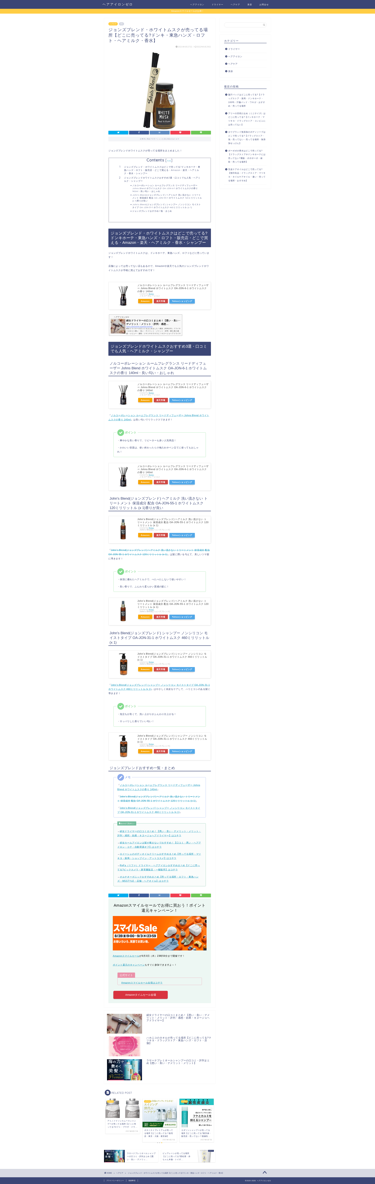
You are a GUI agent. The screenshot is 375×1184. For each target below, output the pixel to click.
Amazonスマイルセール (126, 956)
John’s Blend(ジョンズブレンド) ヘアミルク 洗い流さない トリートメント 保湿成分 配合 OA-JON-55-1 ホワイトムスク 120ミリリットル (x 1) (173, 522)
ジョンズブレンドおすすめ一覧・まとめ (152, 211)
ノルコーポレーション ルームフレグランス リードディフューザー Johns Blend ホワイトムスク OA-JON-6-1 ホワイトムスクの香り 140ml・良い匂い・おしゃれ (165, 188)
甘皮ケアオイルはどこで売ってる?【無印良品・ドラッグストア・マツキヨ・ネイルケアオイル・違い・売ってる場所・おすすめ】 (247, 175)
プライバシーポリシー (115, 1180)
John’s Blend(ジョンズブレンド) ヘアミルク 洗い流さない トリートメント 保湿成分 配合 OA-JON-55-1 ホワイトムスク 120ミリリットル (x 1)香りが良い (167, 198)
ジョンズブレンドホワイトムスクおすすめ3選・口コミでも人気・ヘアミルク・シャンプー (162, 179)
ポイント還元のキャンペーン (129, 965)
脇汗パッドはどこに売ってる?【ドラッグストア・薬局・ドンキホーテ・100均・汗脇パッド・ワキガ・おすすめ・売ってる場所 (246, 100)
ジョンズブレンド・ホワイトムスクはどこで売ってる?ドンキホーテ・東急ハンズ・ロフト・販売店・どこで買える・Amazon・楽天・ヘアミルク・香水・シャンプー (162, 170)
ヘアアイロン (197, 4)
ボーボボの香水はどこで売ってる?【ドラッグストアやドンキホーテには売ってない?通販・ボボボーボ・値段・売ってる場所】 (247, 156)
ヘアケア (235, 4)
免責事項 (131, 1180)
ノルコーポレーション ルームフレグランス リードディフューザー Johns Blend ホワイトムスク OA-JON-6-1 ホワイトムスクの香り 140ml (173, 288)
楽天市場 (160, 301)
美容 (249, 4)
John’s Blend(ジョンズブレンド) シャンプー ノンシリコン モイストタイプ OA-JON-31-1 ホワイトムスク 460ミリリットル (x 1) (166, 206)
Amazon (145, 301)
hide (169, 161)
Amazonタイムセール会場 (140, 994)
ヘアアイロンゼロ (118, 4)
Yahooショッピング (182, 301)
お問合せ (264, 4)
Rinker (151, 294)
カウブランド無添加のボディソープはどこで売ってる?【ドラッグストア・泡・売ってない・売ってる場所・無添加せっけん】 (247, 137)
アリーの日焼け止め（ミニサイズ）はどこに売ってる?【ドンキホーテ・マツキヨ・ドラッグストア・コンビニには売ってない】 (247, 119)
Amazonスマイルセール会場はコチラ (142, 982)
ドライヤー (217, 4)
